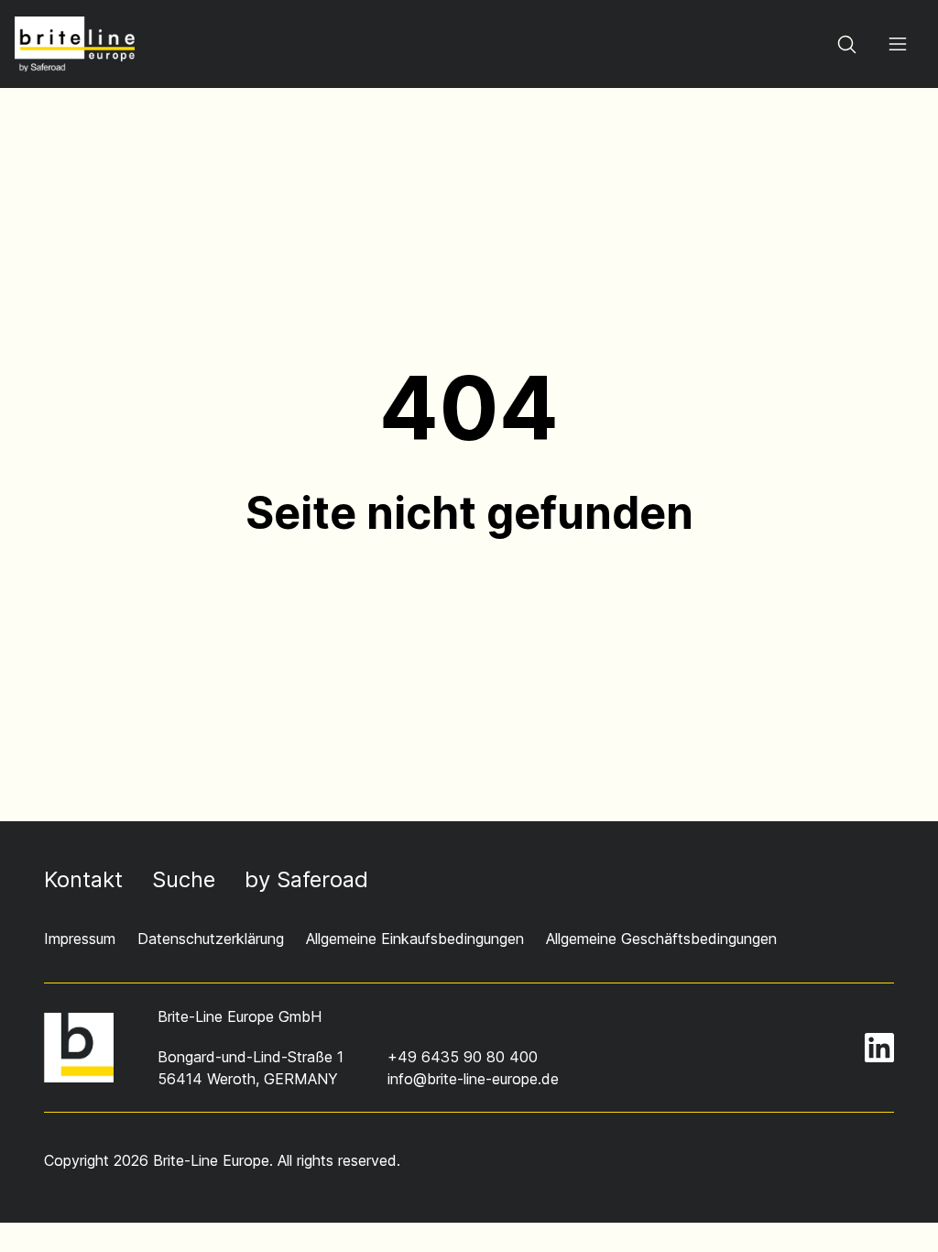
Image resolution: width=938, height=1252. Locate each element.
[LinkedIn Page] (879, 1047)
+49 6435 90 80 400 (462, 1057)
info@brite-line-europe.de (473, 1079)
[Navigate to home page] (75, 43)
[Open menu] (897, 44)
